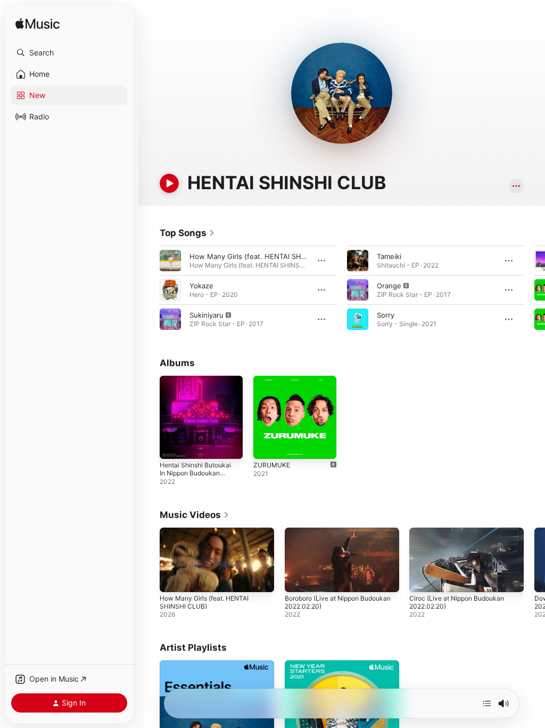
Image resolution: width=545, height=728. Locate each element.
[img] (37, 24)
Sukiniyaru (206, 315)
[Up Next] (487, 703)
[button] (69, 53)
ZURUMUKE (271, 465)
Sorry (385, 315)
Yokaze (201, 285)
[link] (187, 233)
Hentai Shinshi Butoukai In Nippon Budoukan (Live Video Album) (195, 473)
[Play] (169, 183)
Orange (389, 285)
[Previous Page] (149, 290)
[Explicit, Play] (170, 319)
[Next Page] (534, 290)
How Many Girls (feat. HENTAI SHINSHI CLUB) (265, 256)
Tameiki (389, 256)
